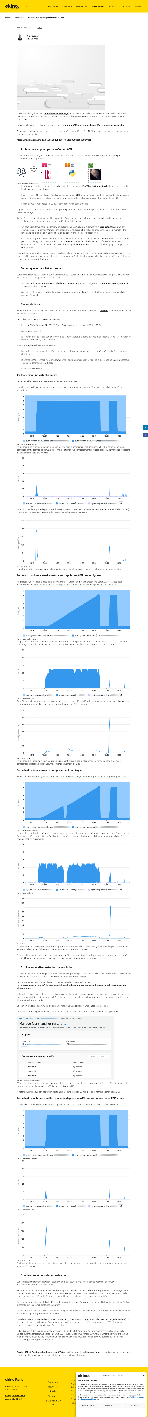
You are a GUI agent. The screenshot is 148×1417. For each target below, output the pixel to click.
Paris (53, 1391)
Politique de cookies (137, 1397)
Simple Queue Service (98, 186)
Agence (112, 6)
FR (25, 6)
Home (7, 17)
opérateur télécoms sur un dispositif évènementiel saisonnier (93, 125)
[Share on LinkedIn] (145, 427)
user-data (104, 226)
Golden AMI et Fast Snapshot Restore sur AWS (40, 1352)
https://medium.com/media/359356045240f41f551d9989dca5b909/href (54, 139)
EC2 (78, 195)
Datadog (104, 310)
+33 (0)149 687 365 (15, 1395)
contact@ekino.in (14, 1404)
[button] (143, 1375)
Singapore (53, 1396)
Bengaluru (53, 1382)
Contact (139, 6)
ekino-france (94, 1352)
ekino (12, 6)
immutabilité (83, 244)
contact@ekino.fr (14, 1399)
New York (52, 1386)
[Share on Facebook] (145, 435)
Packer (69, 241)
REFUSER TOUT (111, 1405)
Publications (98, 6)
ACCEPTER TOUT (88, 1405)
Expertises (67, 6)
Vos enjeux (53, 6)
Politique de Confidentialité (89, 1399)
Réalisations (81, 6)
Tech (40, 27)
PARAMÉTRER (133, 1405)
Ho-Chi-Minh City (53, 1400)
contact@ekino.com (15, 1402)
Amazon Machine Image (56, 113)
